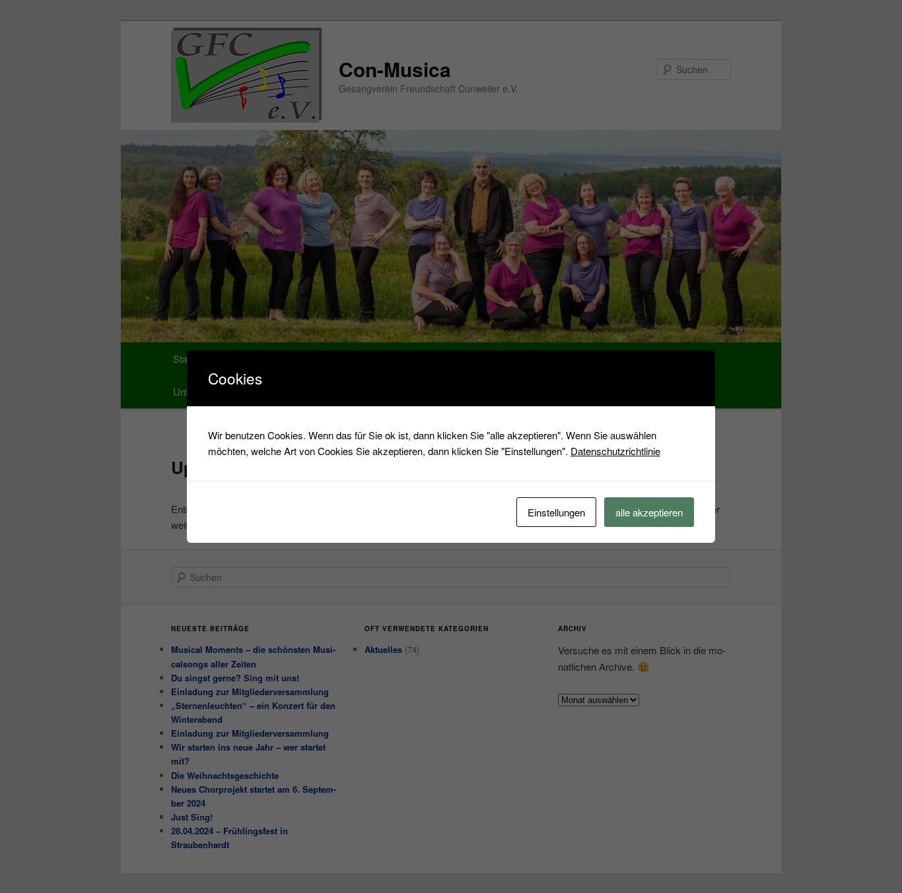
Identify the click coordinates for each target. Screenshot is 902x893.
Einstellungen (556, 512)
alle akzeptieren (649, 512)
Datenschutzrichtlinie (615, 451)
